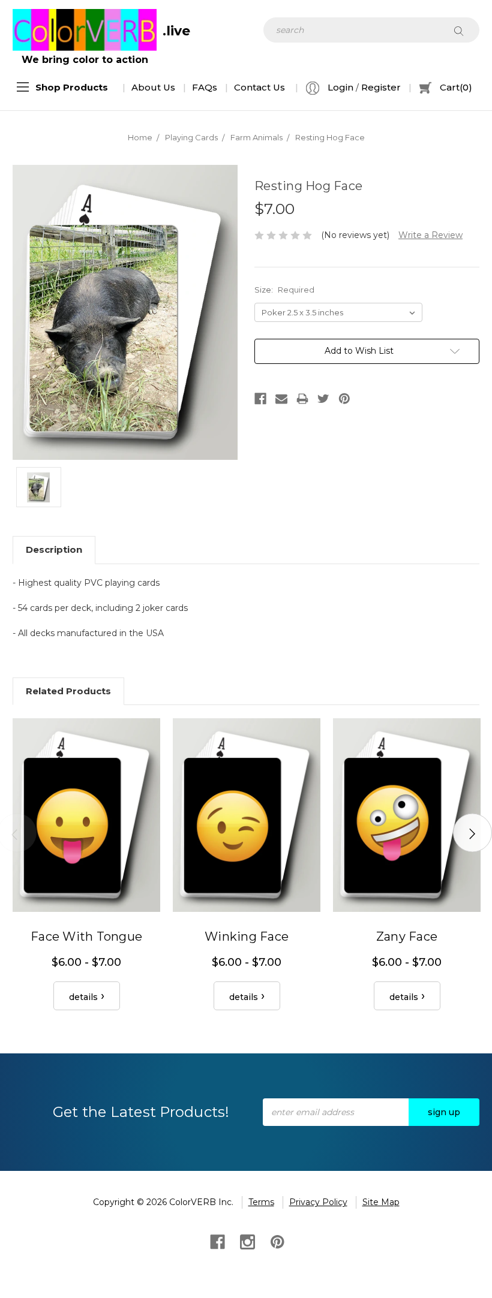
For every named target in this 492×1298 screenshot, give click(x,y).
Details (83, 997)
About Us (153, 87)
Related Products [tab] (68, 691)
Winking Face (247, 936)
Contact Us (259, 87)
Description (54, 549)
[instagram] (246, 1240)
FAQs (204, 87)
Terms (261, 1202)
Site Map (381, 1202)
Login (339, 87)
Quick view (86, 815)
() (456, 87)
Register (381, 87)
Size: (284, 289)
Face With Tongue (86, 936)
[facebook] (216, 1240)
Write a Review (430, 235)
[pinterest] (276, 1240)
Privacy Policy (318, 1202)
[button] (71, 88)
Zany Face (406, 936)
